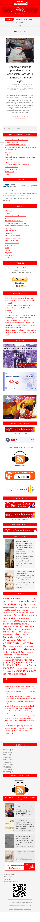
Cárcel (32, 621)
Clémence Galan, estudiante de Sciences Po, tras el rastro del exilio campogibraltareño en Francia (20, 332)
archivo (9, 602)
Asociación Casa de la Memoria (15, 145)
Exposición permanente (13, 162)
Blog (6, 154)
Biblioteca (8, 152)
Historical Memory (15, 647)
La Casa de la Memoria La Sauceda (17, 164)
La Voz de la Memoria (12, 169)
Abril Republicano (14, 598)
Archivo (7, 213)
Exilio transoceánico (11, 230)
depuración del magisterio (17, 623)
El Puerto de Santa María (22, 629)
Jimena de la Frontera (18, 650)
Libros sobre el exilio (12, 243)
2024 (8, 755)
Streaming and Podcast (20, 519)
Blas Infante (16, 612)
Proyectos (8, 253)
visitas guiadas (17, 673)
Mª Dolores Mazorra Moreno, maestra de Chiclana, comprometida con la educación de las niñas (24, 840)
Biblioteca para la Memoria (14, 221)
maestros (33, 655)
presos (9, 662)
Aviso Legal (11, 909)
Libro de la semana (11, 240)
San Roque (9, 671)
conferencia (11, 620)
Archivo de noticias (11, 142)
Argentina (9, 607)
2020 (8, 764)
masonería (9, 660)
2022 (8, 760)
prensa (27, 90)
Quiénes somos (9, 874)
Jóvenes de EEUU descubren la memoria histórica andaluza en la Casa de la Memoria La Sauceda (20, 300)
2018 (8, 769)
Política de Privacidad (18, 909)
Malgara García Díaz (17, 90)
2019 (8, 767)
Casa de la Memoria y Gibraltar (15, 223)
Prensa (7, 250)
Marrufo (26, 657)
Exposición (8, 233)
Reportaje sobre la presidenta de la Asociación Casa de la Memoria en (20, 74)
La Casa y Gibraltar (11, 167)
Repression (30, 668)
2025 (8, 752)
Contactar (8, 174)
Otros (7, 248)
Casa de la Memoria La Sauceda (20, 616)
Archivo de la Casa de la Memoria (16, 140)
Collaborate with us (11, 881)
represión (20, 668)
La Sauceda (22, 654)
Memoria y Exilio (10, 245)
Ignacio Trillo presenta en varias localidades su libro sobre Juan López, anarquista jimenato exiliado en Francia (20, 708)
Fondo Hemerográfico (12, 235)
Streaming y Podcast (20, 433)
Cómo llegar (8, 876)
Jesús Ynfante (15, 649)
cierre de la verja (23, 618)
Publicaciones (9, 172)
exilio (23, 631)
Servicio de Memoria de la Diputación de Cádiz (18, 193)
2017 (8, 772)
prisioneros (23, 662)
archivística (31, 605)
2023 (8, 757)
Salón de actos (10, 255)
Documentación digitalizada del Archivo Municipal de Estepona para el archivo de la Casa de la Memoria (25, 824)
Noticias (17, 88)
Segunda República (19, 672)
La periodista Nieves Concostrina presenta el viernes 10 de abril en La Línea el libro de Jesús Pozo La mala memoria (20, 718)
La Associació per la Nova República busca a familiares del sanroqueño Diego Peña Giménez (20, 307)
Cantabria (9, 615)
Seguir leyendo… (20, 117)
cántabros (24, 621)
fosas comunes (14, 641)
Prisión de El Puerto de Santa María (19, 666)
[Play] (7, 439)
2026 (8, 750)
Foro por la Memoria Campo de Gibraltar (21, 680)
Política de (27, 909)
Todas (7, 257)
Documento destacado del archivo (17, 226)
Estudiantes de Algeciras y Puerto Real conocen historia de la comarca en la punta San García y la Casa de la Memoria (19, 728)
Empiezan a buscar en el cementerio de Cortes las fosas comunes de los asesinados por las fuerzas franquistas (20, 698)
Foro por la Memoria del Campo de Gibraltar (16, 637)
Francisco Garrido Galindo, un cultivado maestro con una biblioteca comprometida (25, 855)
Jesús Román (29, 646)
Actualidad (8, 211)
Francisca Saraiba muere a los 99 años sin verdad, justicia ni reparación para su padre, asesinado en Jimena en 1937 (20, 325)
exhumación (10, 631)
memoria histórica (25, 660)
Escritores (8, 228)
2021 (8, 762)
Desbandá (7, 626)
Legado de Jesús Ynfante (13, 238)
